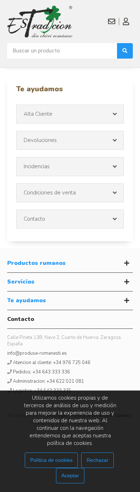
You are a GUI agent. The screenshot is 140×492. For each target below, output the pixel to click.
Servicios (20, 282)
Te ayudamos (26, 300)
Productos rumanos (36, 263)
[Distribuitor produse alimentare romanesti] (40, 21)
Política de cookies (51, 460)
